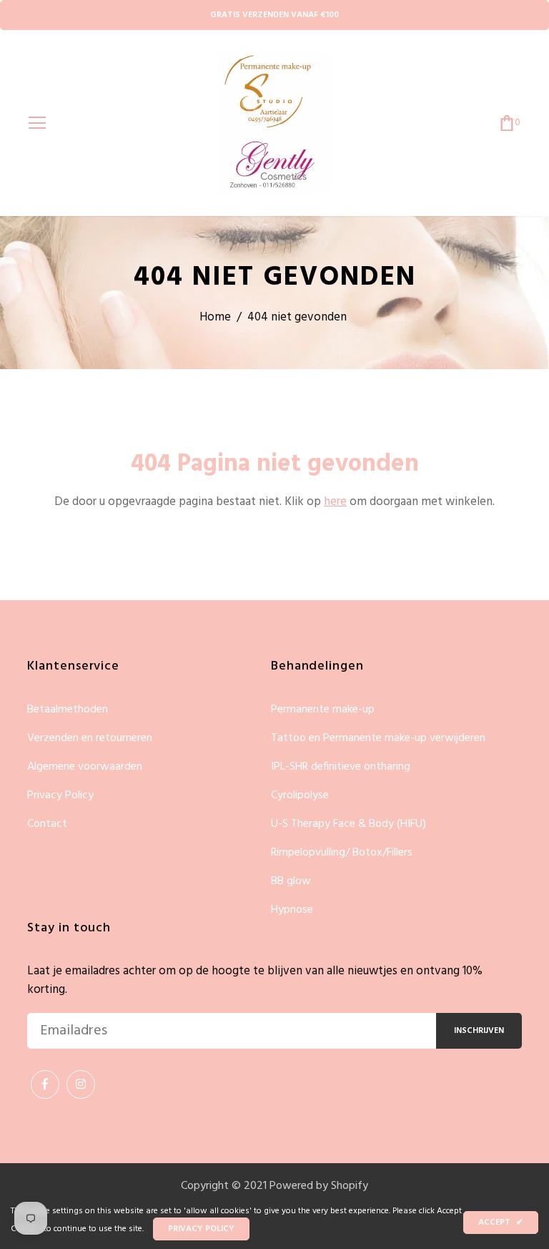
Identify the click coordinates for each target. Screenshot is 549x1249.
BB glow (291, 882)
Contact (47, 824)
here (335, 501)
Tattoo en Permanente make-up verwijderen (378, 739)
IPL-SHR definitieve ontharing (340, 767)
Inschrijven (479, 1031)
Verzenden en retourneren (89, 739)
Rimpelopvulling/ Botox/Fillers (341, 853)
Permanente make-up (323, 710)
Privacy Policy (60, 796)
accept (500, 1222)
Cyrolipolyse (300, 796)
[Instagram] (80, 1084)
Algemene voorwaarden (84, 767)
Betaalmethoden (67, 710)
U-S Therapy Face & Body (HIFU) (348, 824)
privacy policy (201, 1229)
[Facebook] (45, 1084)
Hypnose (292, 910)
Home (215, 317)
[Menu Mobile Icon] (37, 123)
